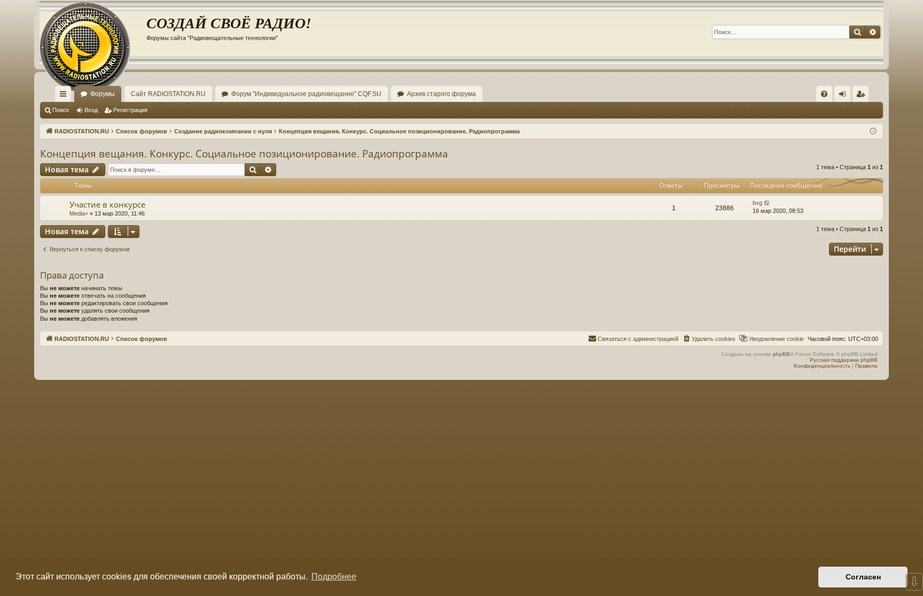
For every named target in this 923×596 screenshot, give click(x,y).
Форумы (102, 94)
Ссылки (65, 96)
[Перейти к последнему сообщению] (767, 203)
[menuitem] (824, 94)
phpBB (781, 354)
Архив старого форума (441, 94)
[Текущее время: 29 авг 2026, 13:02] (873, 131)
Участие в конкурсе (107, 204)
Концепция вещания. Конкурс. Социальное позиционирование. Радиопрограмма (244, 154)
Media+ (78, 213)
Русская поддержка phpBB (844, 360)
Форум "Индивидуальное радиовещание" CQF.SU (306, 94)
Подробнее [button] (333, 576)
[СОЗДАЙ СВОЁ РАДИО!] (93, 32)
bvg (757, 203)
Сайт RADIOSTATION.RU (168, 94)
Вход (91, 110)
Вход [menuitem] (844, 96)
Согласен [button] (863, 577)
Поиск (60, 110)
